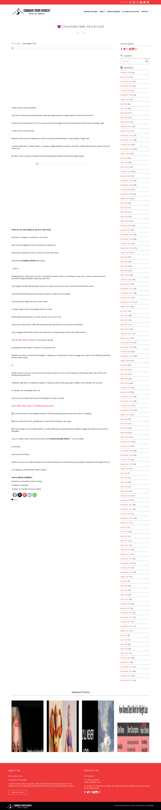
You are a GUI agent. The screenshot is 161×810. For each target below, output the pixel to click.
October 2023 (125, 189)
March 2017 (124, 545)
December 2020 (126, 342)
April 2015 (124, 649)
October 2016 (125, 568)
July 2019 (123, 419)
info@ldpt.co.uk (94, 782)
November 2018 (126, 455)
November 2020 (126, 347)
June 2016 (124, 586)
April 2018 (124, 486)
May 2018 (124, 482)
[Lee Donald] (31, 12)
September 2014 (126, 680)
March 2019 (124, 437)
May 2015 (124, 644)
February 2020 (126, 387)
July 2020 (123, 365)
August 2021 (125, 306)
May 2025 (124, 113)
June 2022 (124, 261)
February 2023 (126, 225)
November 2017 (126, 509)
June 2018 (124, 477)
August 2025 (125, 99)
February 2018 (126, 495)
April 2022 (124, 270)
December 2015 (126, 613)
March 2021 (124, 329)
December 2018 (126, 450)
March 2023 (124, 221)
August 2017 (125, 523)
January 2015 (125, 662)
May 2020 (124, 374)
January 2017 (125, 554)
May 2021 (124, 320)
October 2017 (125, 514)
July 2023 (123, 203)
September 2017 (126, 518)
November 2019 (126, 401)
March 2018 (124, 491)
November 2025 (126, 86)
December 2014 (126, 667)
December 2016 (126, 559)
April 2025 (124, 117)
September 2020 (126, 356)
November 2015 (126, 617)
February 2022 (126, 279)
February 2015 (126, 658)
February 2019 (126, 441)
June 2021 (124, 315)
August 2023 (125, 198)
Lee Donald (16, 43)
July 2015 (123, 635)
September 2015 (126, 626)
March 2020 (124, 383)
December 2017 (126, 505)
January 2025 (125, 131)
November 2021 (126, 293)
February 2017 (126, 550)
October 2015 (125, 622)
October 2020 (125, 351)
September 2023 (126, 194)
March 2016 (124, 599)
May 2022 (124, 266)
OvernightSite (149, 805)
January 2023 (125, 230)
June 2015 (124, 640)
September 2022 (126, 248)
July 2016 (123, 581)
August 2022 (125, 252)
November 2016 (126, 563)
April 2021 (124, 324)
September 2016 (126, 572)
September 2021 (126, 302)
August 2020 (125, 360)
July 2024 (123, 158)
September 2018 (126, 464)
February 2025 (126, 126)
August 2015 (125, 631)
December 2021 (126, 288)
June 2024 (124, 162)
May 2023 (124, 212)
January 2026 (125, 77)
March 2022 (124, 275)
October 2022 (125, 243)
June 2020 (124, 369)
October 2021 (125, 297)
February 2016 (126, 604)
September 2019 (126, 410)
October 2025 (125, 90)
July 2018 (123, 473)
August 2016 (125, 577)
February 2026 (126, 72)
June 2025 (124, 108)
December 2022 (126, 234)
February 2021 (126, 333)
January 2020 (125, 392)
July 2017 (123, 527)
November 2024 (126, 140)
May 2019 (124, 428)
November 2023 (126, 185)
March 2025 (124, 122)
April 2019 (124, 432)
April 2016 (124, 595)
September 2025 (126, 95)
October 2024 (125, 144)
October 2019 (125, 405)
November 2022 (126, 239)
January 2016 (125, 608)
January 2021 (125, 338)
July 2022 (123, 257)
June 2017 (124, 532)
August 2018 (125, 468)
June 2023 (124, 207)
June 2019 (124, 423)
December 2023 (126, 180)
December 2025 (126, 81)
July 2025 (123, 104)
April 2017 (124, 541)
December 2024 (126, 135)
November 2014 (126, 671)
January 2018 (125, 500)
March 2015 (124, 653)
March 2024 (124, 167)
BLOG (16, 499)
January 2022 (125, 284)
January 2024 (125, 176)
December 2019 (126, 396)
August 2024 (125, 153)
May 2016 (124, 590)
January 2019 (125, 446)
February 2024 (126, 171)
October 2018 (125, 459)
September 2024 (126, 149)
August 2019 (125, 414)
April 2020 (124, 378)
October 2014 (125, 676)
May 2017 (124, 536)
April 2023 (124, 216)
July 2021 (123, 311)
